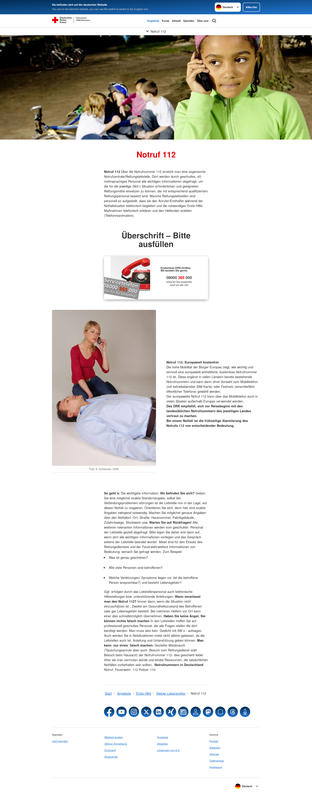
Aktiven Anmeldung (115, 744)
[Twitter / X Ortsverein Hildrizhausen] (146, 712)
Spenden (188, 21)
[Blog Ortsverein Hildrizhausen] (183, 712)
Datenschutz (216, 761)
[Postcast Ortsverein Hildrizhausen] (245, 712)
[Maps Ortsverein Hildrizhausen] (195, 712)
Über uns (202, 21)
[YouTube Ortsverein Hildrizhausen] (121, 712)
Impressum (215, 767)
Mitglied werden (113, 737)
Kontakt (213, 741)
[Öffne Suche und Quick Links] (214, 20)
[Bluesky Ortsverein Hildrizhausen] (220, 712)
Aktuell (176, 21)
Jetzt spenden (60, 741)
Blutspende (111, 757)
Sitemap (214, 754)
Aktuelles (162, 744)
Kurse (165, 21)
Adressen (215, 748)
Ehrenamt (110, 750)
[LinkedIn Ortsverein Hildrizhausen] (158, 712)
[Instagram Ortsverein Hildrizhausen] (134, 712)
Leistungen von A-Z (168, 750)
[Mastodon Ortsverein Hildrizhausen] (208, 712)
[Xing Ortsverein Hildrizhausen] (171, 712)
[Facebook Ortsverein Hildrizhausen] (109, 712)
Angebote (153, 21)
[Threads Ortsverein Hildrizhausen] (233, 712)
